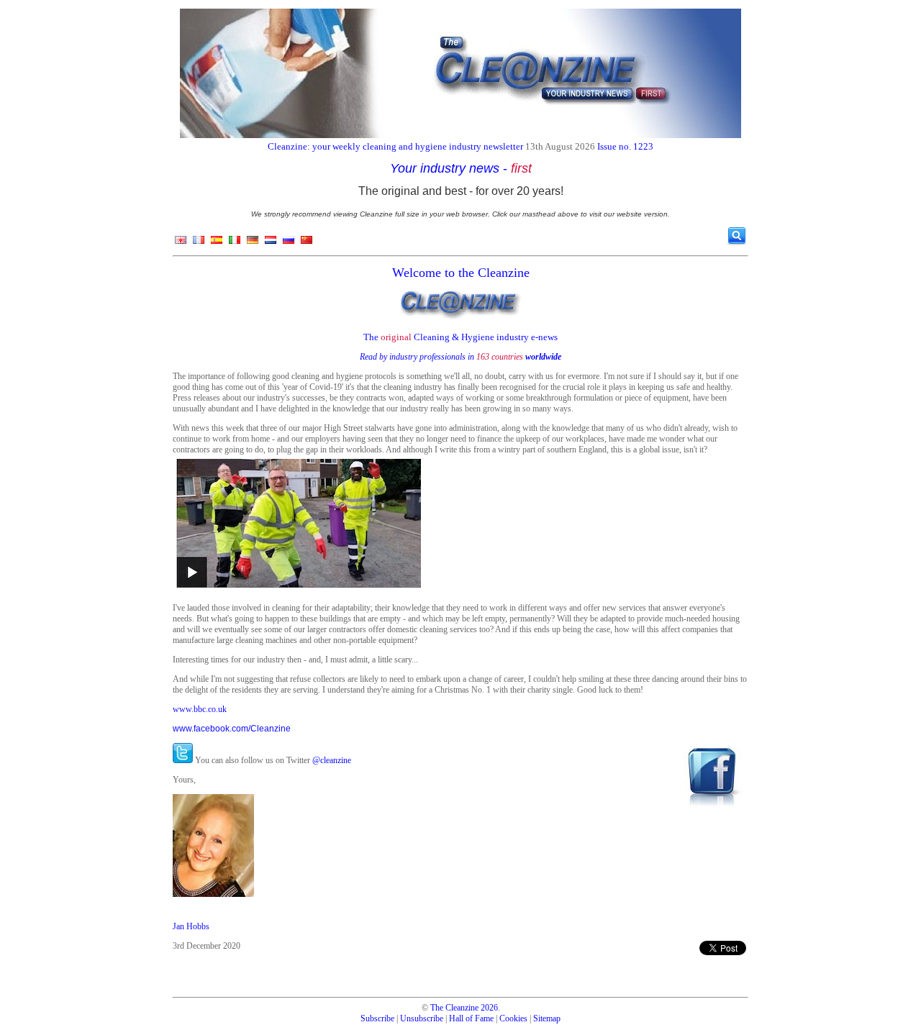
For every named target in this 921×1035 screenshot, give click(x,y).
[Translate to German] (252, 243)
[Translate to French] (199, 243)
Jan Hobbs (191, 926)
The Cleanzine (454, 1008)
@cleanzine (331, 760)
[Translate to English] (181, 243)
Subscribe (377, 1018)
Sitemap (547, 1018)
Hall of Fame (471, 1018)
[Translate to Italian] (234, 243)
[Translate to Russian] (288, 243)
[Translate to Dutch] (270, 243)
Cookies (513, 1018)
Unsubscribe (421, 1018)
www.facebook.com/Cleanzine (232, 729)
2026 (489, 1008)
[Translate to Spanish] (216, 243)
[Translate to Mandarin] (306, 243)
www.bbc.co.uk (200, 709)
